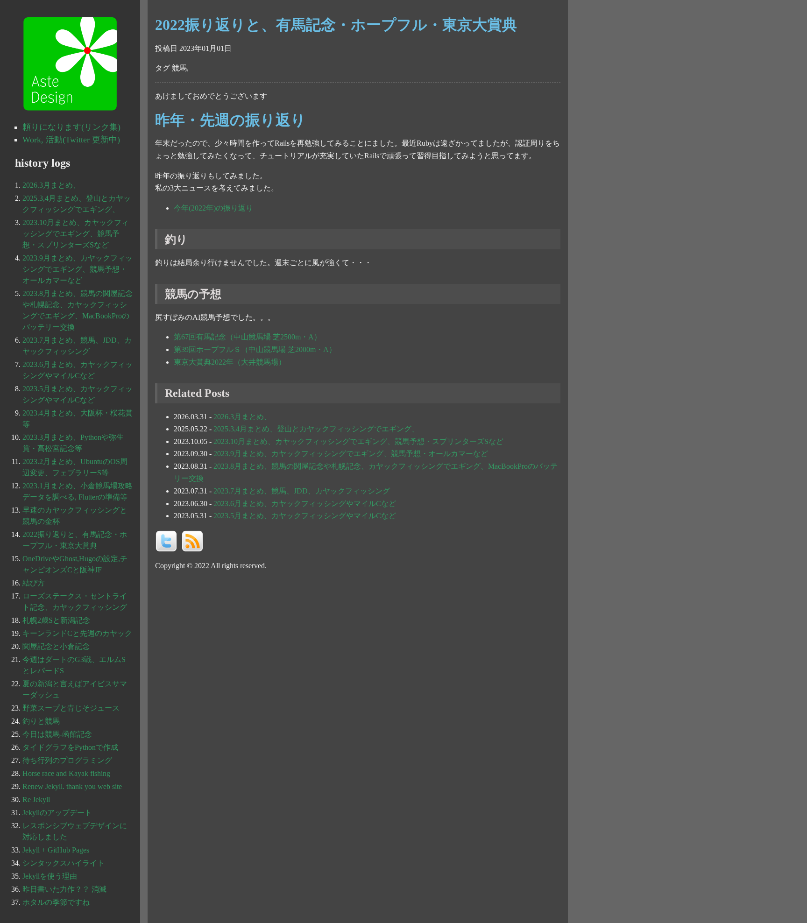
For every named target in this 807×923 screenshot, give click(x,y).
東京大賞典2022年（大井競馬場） (230, 362)
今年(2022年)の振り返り (213, 208)
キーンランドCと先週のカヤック (77, 633)
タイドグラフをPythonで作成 (70, 747)
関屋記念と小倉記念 (56, 646)
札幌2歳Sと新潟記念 (56, 620)
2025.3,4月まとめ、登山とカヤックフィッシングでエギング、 (316, 429)
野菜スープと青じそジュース (71, 708)
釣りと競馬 (41, 721)
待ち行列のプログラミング (67, 760)
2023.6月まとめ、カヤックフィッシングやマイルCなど (304, 503)
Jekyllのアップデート (57, 813)
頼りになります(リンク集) (71, 127)
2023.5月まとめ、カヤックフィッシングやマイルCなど (304, 516)
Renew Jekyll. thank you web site (72, 786)
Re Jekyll (36, 799)
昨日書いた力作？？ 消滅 (64, 889)
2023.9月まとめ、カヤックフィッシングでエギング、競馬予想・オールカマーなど (350, 454)
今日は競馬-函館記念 (57, 734)
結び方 (33, 583)
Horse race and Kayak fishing (66, 773)
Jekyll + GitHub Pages (55, 850)
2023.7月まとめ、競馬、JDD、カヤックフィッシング (301, 491)
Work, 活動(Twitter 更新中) (71, 139)
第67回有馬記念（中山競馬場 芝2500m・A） (247, 337)
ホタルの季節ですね (56, 902)
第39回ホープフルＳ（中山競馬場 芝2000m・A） (255, 349)
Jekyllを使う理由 (49, 876)
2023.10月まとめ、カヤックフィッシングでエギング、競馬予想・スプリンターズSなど (358, 441)
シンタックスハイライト (63, 863)
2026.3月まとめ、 (242, 417)
